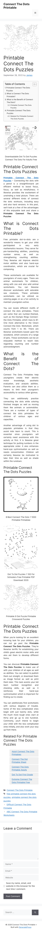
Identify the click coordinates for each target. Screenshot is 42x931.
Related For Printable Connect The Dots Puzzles (21, 117)
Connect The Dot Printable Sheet (20, 760)
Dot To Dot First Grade (22, 774)
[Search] (35, 912)
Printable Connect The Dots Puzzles (18, 89)
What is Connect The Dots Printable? (18, 95)
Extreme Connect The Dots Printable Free (22, 781)
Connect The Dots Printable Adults (20, 768)
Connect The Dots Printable (17, 5)
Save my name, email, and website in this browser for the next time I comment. (20, 886)
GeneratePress (25, 927)
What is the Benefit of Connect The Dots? (20, 101)
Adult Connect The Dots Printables (23, 753)
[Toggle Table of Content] (33, 84)
